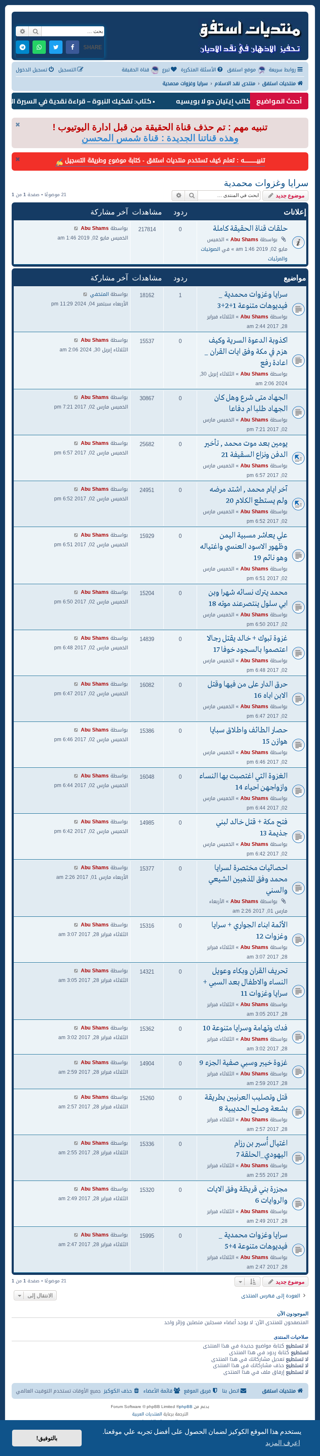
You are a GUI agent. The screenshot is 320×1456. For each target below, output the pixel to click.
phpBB (185, 1407)
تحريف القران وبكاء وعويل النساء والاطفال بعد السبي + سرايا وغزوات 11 (245, 982)
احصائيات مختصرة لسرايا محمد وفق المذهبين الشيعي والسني (248, 879)
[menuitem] (202, 70)
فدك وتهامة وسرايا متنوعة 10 (245, 1028)
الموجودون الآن (292, 1313)
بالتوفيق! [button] (47, 1438)
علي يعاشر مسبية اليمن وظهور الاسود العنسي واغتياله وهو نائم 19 (244, 547)
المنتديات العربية (147, 1414)
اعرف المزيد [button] (282, 1442)
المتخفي (99, 294)
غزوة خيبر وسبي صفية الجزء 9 (243, 1063)
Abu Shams (244, 239)
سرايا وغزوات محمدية (266, 183)
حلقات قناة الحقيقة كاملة (250, 229)
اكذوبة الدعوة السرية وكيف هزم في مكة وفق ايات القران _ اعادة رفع (246, 352)
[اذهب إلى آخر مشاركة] (76, 228)
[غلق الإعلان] (17, 124)
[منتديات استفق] (249, 35)
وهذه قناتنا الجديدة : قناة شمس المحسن (160, 138)
